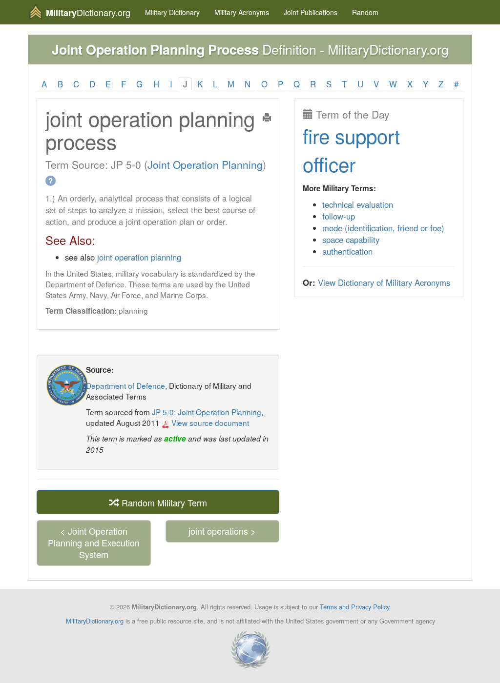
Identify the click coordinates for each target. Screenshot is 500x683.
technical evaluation (357, 204)
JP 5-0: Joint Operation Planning (206, 411)
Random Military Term (163, 502)
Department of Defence (125, 385)
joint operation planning (139, 257)
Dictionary (172, 12)
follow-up (338, 216)
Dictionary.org (88, 12)
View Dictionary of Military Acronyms (384, 282)
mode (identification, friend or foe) (383, 228)
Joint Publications (310, 12)
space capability (350, 239)
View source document (209, 422)
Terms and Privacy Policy (354, 606)
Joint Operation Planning (205, 164)
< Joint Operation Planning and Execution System (94, 542)
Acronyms (241, 12)
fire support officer (351, 149)
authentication (347, 251)
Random (365, 12)
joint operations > (222, 530)
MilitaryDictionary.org (95, 620)
